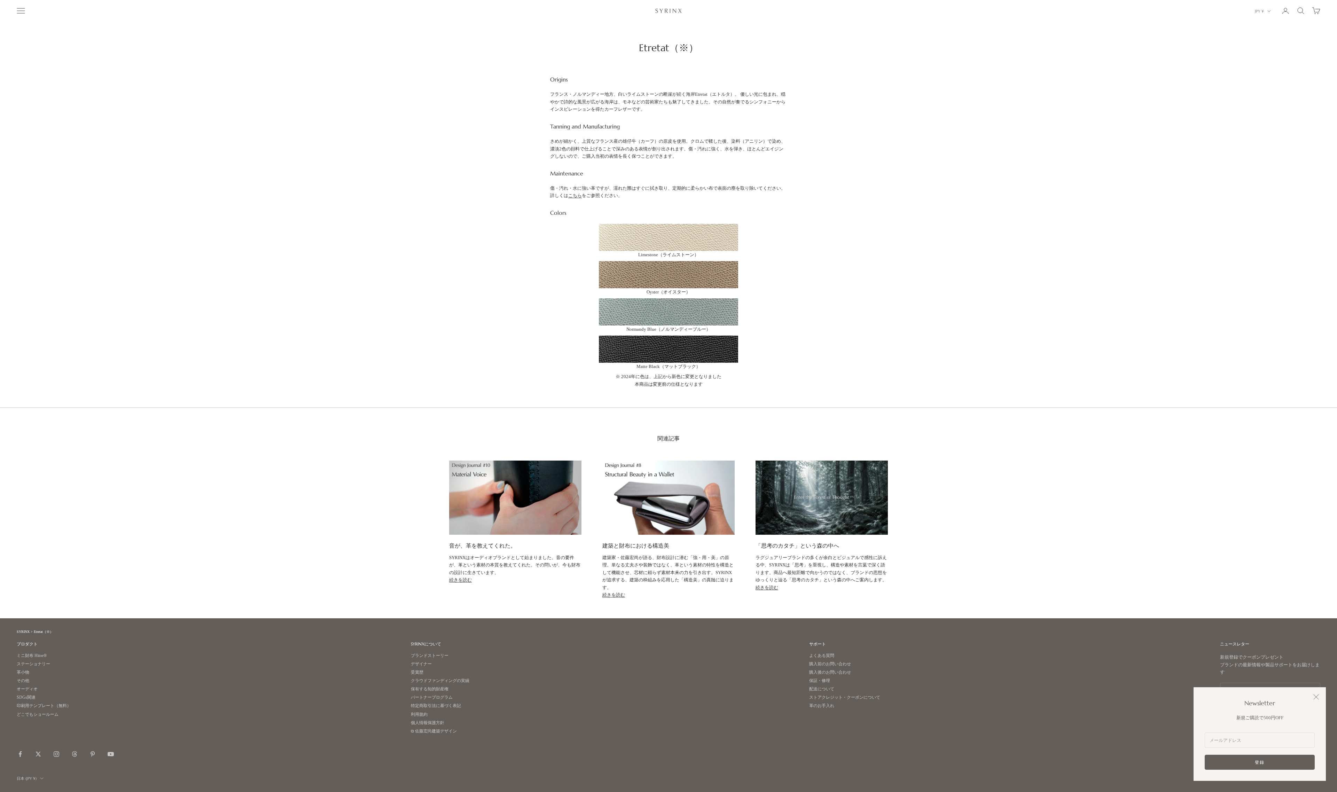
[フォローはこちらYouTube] (110, 754)
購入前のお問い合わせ (830, 664)
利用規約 (419, 714)
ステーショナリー (33, 664)
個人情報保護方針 (427, 723)
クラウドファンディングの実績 (440, 681)
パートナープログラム (432, 697)
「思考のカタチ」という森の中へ (797, 546)
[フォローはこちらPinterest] (92, 754)
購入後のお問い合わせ (830, 672)
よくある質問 (821, 655)
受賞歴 (417, 672)
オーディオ (27, 689)
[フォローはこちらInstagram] (56, 754)
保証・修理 (819, 681)
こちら (575, 195)
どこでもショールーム (37, 714)
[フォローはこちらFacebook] (20, 754)
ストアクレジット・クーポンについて (844, 697)
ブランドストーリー (429, 655)
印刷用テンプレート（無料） (44, 706)
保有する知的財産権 (429, 689)
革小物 (23, 672)
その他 (23, 681)
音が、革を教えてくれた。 (482, 546)
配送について (821, 689)
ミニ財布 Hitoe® (32, 655)
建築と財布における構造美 (635, 546)
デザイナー (421, 664)
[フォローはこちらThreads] (74, 754)
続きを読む (460, 579)
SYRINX (23, 632)
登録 (1260, 762)
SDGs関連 (26, 697)
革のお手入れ (821, 706)
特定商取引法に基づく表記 (436, 706)
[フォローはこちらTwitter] (38, 754)
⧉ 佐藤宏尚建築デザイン (434, 731)
